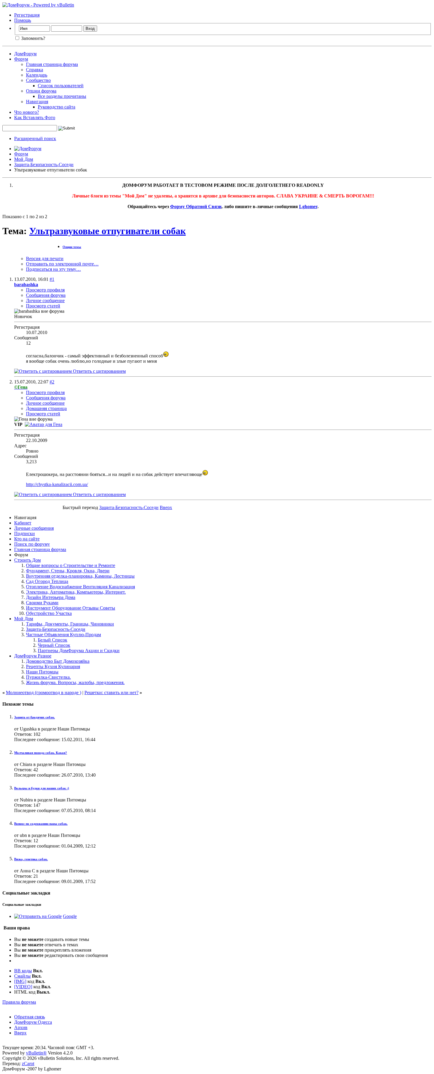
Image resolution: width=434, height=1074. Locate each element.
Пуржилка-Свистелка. (48, 677)
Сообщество (38, 80)
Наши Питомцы (42, 671)
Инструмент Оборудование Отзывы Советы (70, 607)
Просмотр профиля (45, 289)
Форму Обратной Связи (195, 206)
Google (70, 916)
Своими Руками (42, 602)
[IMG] (20, 981)
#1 (52, 279)
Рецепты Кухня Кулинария (53, 666)
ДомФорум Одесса (33, 1022)
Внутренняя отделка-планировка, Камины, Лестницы (80, 576)
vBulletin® (36, 1052)
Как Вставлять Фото (34, 117)
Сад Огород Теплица (47, 581)
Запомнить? (32, 38)
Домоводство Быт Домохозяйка (57, 661)
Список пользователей (61, 85)
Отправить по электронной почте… (62, 263)
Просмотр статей (43, 305)
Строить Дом (27, 560)
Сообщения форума (46, 295)
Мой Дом (23, 159)
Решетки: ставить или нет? (111, 692)
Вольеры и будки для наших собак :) (41, 788)
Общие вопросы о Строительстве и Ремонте (70, 565)
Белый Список (52, 639)
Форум (21, 58)
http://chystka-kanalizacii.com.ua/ (57, 484)
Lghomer (308, 206)
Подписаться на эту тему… (53, 269)
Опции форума (41, 90)
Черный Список (54, 645)
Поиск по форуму (32, 544)
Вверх (166, 507)
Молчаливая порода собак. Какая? (40, 752)
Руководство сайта (56, 106)
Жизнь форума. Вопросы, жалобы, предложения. (75, 682)
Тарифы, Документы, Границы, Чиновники (70, 623)
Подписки (24, 533)
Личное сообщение (45, 300)
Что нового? (26, 112)
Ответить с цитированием (99, 371)
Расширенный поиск (35, 138)
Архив (20, 1027)
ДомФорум (25, 53)
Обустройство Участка (49, 613)
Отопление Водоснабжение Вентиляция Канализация (80, 586)
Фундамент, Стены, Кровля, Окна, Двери (68, 570)
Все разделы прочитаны (62, 96)
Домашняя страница (46, 408)
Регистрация (27, 14)
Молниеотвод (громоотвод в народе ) (43, 692)
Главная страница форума (52, 64)
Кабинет (22, 522)
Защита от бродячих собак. (34, 717)
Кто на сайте (27, 538)
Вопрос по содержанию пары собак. (41, 823)
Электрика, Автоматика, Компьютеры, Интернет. (76, 591)
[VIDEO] (23, 986)
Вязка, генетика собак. (31, 859)
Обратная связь (29, 1016)
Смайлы (22, 976)
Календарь (36, 74)
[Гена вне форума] (43, 424)
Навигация (37, 101)
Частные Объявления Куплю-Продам (63, 634)
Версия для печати (44, 258)
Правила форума (19, 1002)
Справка (34, 69)
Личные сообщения (34, 528)
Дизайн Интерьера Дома (50, 597)
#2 (52, 381)
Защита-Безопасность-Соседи (44, 164)
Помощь (22, 20)
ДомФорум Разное (32, 655)
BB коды (23, 970)
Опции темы (72, 247)
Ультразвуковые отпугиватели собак (107, 231)
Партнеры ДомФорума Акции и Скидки (79, 650)
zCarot (28, 1063)
